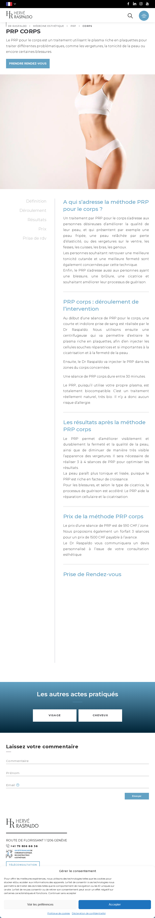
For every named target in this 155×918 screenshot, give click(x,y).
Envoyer (136, 796)
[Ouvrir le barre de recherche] (130, 15)
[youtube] (147, 4)
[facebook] (128, 4)
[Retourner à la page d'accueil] (19, 15)
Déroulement (32, 210)
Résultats (36, 219)
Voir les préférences (40, 904)
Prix (42, 229)
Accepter (115, 904)
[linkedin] (134, 4)
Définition (36, 201)
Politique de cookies (58, 913)
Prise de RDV (34, 238)
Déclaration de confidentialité (89, 913)
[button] (11, 4)
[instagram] (140, 4)
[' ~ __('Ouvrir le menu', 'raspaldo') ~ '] (144, 16)
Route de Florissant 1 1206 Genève (36, 840)
